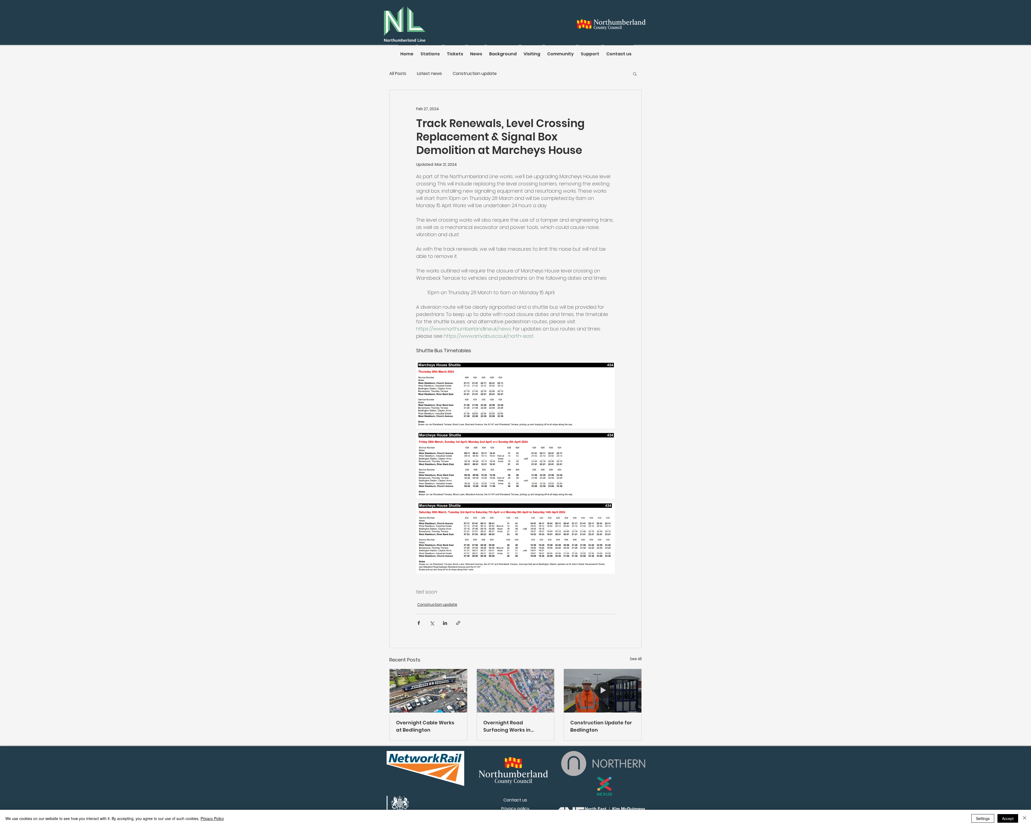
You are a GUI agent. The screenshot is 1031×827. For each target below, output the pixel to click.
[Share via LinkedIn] (445, 622)
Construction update (475, 74)
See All (636, 658)
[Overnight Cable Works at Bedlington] (428, 691)
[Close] (1024, 818)
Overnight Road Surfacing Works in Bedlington (507, 726)
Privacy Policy (212, 818)
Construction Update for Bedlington (601, 726)
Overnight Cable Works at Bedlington (425, 726)
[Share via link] (458, 622)
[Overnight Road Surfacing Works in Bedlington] (515, 691)
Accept (1008, 818)
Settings (983, 818)
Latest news (429, 74)
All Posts (397, 74)
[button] (634, 73)
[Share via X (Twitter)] (431, 622)
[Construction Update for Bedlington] (602, 691)
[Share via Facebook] (418, 622)
